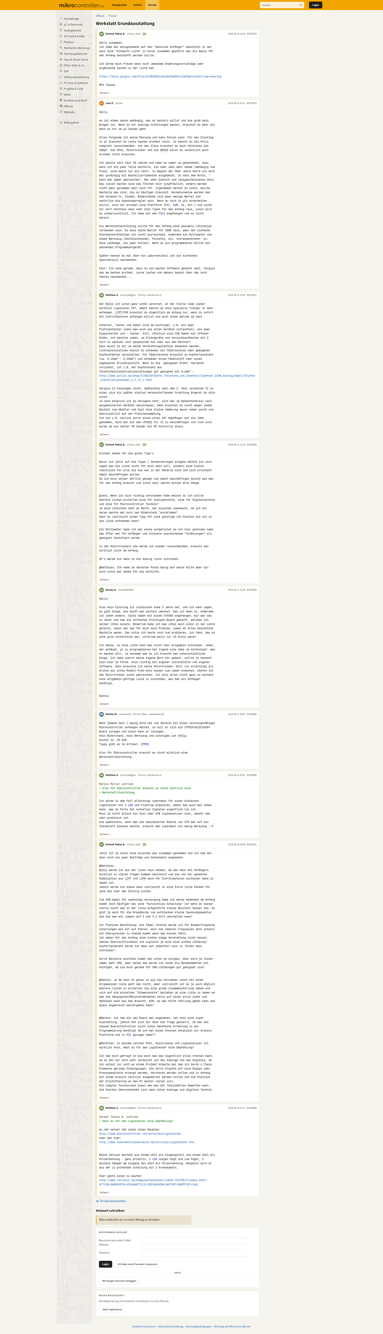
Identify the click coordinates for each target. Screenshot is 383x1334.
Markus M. (111, 714)
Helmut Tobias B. (115, 34)
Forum (152, 5)
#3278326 (252, 1108)
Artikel (137, 5)
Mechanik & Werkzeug (77, 48)
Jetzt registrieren (112, 1309)
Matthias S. (112, 295)
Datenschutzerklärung (170, 1326)
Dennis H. (111, 590)
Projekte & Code (73, 89)
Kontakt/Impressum (144, 1326)
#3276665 (252, 714)
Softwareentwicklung (76, 77)
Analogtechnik (72, 31)
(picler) (119, 103)
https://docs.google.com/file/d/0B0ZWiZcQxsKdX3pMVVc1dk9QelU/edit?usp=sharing (160, 76)
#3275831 (252, 295)
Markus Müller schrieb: (117, 784)
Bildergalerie (71, 123)
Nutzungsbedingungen (199, 1326)
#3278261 (252, 844)
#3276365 (252, 590)
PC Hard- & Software (76, 83)
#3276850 (252, 775)
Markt (67, 95)
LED (130, 805)
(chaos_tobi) (134, 34)
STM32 (145, 744)
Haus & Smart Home (76, 60)
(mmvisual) (125, 714)
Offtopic (68, 106)
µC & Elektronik (73, 25)
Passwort (104, 1253)
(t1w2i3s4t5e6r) (126, 590)
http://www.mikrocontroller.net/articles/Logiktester (140, 1133)
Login (315, 5)
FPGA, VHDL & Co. (74, 66)
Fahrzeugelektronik (75, 54)
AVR (175, 205)
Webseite (69, 112)
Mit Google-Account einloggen (119, 1281)
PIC (161, 213)
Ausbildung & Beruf (75, 101)
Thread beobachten (112, 1201)
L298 (142, 878)
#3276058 (252, 444)
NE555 (164, 150)
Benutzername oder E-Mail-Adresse (115, 1242)
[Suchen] (301, 5)
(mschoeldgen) (128, 295)
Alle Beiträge (71, 19)
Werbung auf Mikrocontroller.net (232, 1326)
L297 (118, 312)
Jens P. (110, 103)
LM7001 (147, 422)
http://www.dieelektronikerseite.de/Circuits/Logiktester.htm (146, 1142)
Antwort (104, 93)
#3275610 (252, 103)
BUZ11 (110, 304)
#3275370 (252, 34)
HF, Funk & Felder (74, 36)
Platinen (69, 42)
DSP (66, 71)
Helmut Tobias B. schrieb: (119, 1117)
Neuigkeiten (119, 5)
